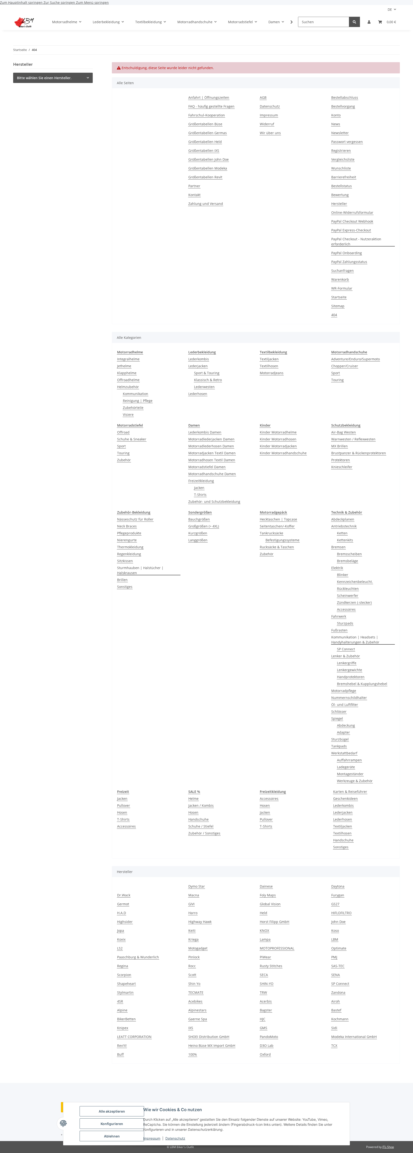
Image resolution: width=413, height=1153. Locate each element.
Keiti (192, 930)
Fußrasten (339, 630)
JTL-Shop (388, 1147)
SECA (264, 974)
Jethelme (124, 366)
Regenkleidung (129, 554)
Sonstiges (124, 586)
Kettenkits (345, 540)
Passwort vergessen (347, 141)
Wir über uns (270, 133)
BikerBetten (126, 1019)
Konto (336, 115)
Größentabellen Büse (205, 124)
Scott (192, 974)
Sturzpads (345, 623)
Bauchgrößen (199, 519)
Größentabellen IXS (203, 150)
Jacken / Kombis (201, 805)
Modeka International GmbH (354, 1036)
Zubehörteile (133, 407)
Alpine (122, 1010)
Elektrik (337, 568)
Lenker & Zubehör (345, 656)
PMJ (334, 957)
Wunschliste (341, 168)
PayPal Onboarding (346, 253)
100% (192, 1054)
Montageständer (350, 774)
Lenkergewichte (349, 670)
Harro (192, 913)
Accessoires (346, 609)
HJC (262, 1019)
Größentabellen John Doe (208, 159)
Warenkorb (340, 279)
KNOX (264, 930)
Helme (193, 798)
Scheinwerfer (347, 595)
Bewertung (340, 194)
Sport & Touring (206, 373)
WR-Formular (341, 288)
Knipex (122, 1028)
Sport (335, 373)
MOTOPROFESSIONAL (277, 948)
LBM (334, 939)
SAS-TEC (337, 966)
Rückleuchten (348, 588)
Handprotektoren (350, 677)
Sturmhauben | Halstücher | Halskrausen (140, 570)
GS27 (335, 904)
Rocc (192, 966)
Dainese (266, 886)
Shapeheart (126, 983)
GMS (263, 1028)
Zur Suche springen (59, 2)
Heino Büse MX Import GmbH (211, 1045)
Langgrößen (197, 540)
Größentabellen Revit (205, 177)
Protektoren (340, 460)
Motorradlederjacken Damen (211, 439)
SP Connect (346, 649)
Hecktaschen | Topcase (278, 519)
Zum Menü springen (92, 2)
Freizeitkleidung (201, 480)
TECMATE (195, 992)
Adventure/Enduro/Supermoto (355, 359)
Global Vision (270, 904)
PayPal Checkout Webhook (352, 221)
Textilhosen (269, 366)
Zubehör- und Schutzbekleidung (214, 501)
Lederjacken (198, 366)
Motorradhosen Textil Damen (211, 460)
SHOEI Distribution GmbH (208, 1036)
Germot (123, 904)
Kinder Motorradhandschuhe (283, 453)
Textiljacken (269, 359)
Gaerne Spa (197, 1019)
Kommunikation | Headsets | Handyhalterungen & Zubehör (355, 639)
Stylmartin (125, 992)
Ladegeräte (346, 767)
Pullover (123, 805)
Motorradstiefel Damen (207, 467)
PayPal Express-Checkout (351, 230)
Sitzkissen (125, 561)
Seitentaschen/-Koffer (277, 526)
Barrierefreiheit (343, 177)
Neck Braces (127, 526)
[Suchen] (354, 22)
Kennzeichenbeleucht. (355, 581)
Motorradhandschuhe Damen (212, 474)
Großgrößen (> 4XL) (203, 526)
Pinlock (194, 957)
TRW (263, 992)
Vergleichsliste (342, 159)
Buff (120, 1054)
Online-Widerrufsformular (352, 212)
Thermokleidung (130, 547)
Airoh (335, 1001)
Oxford (265, 1054)
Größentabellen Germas (207, 133)
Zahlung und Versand (205, 203)
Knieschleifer (341, 467)
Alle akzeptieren (112, 1111)
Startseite (339, 297)
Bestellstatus (341, 186)
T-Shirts (200, 494)
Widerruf (267, 124)
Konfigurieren (112, 1124)
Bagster (266, 1010)
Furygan (337, 895)
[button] (369, 22)
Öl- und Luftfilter (344, 704)
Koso (335, 930)
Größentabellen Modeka (207, 168)
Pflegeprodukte (129, 533)
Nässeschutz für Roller (135, 519)
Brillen (122, 579)
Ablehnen (112, 1136)
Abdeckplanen (342, 519)
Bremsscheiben (349, 554)
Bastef (336, 1010)
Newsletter (340, 133)
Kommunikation (135, 393)
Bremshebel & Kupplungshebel (362, 683)
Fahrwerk (338, 616)
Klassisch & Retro (208, 380)
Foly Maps (268, 895)
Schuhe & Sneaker (131, 439)
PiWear (265, 957)
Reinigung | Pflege (137, 400)
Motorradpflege (343, 690)
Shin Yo (194, 983)
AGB (263, 97)
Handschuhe (198, 819)
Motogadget (197, 948)
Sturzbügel (340, 739)
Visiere (128, 414)
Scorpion (124, 974)
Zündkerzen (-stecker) (354, 602)
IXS (190, 1028)
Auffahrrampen (349, 760)
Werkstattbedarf (344, 753)
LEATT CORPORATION (134, 1036)
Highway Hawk (200, 921)
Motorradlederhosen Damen (211, 446)
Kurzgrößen (197, 533)
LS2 (120, 948)
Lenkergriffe (346, 663)
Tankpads (339, 746)
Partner (194, 186)
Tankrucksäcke (271, 533)
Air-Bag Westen (343, 432)
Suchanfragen (342, 270)
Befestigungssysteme (282, 540)
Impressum (151, 1138)
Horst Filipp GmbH (274, 921)
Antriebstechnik (344, 526)
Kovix (121, 939)
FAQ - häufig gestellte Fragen (211, 106)
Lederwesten (204, 386)
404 (334, 315)
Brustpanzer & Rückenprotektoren (358, 453)
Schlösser (339, 711)
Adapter (343, 732)
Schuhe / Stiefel (200, 826)
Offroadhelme (128, 380)
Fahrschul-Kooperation (206, 115)
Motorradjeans (271, 373)
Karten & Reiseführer (350, 791)
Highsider (125, 921)
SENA (335, 974)
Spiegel (337, 718)
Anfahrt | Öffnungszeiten (208, 97)
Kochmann (339, 1019)
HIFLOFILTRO (341, 913)
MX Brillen (339, 446)
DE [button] (390, 9)
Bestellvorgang (343, 106)
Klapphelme (126, 373)
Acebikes (195, 1001)
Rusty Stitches (271, 966)
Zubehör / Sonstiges (204, 833)
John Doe (338, 921)
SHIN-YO (266, 983)
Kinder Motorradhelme (278, 432)
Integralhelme (128, 359)
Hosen (122, 812)
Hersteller (339, 203)
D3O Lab (266, 1045)
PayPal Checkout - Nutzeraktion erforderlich (356, 241)
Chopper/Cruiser (344, 366)
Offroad (123, 432)
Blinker (342, 574)
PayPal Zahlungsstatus (349, 261)
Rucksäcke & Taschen (277, 547)
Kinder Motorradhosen (278, 439)
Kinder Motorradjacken (278, 446)
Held (263, 913)
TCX (334, 1045)
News (335, 124)
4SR (120, 1001)
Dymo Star (196, 886)
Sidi (334, 1028)
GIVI (191, 904)
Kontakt (194, 194)
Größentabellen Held (205, 141)
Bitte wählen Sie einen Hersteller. (44, 78)
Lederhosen (197, 393)
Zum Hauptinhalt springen (21, 2)
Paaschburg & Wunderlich (138, 957)
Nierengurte (127, 540)
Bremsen (338, 547)
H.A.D (121, 913)
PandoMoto (269, 1036)
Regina (122, 966)
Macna (193, 895)
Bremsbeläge (347, 561)
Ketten (342, 533)
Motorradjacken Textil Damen (212, 453)
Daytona (337, 886)
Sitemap (337, 306)
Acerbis (266, 1001)
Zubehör (124, 460)
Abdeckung (346, 725)
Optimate (338, 948)
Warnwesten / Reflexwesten (353, 439)
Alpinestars (197, 1010)
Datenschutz (175, 1138)
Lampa (265, 939)
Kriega (193, 939)
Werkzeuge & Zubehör (355, 781)
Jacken (199, 487)
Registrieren (341, 150)
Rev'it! (122, 1045)
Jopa (120, 930)
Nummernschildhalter (349, 697)
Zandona (338, 992)
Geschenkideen (345, 798)
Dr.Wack (123, 895)
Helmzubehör (128, 386)
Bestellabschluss (344, 97)
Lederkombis (198, 359)
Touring (337, 380)
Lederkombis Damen (204, 432)
